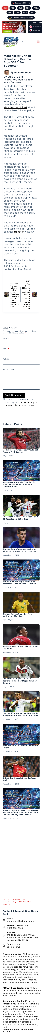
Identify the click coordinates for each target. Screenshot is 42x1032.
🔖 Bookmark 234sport (21, 3)
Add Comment (10, 369)
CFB (9, 12)
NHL (27, 8)
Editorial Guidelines (26, 902)
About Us (26, 899)
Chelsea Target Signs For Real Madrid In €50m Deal (17, 615)
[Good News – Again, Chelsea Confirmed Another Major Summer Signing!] (21, 667)
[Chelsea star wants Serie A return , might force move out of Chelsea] (21, 537)
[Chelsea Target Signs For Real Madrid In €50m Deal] (21, 602)
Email (6, 338)
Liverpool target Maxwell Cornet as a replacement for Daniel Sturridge (20, 714)
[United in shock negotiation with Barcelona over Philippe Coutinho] (21, 570)
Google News (13, 947)
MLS (25, 12)
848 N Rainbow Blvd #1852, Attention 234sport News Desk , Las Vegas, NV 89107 (23, 937)
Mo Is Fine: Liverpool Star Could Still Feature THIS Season (21, 451)
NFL (12, 8)
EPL (32, 12)
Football (18, 79)
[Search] (22, 42)
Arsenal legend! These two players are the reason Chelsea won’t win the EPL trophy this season (20, 812)
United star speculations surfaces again (20, 779)
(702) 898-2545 (14, 928)
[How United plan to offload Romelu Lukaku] (21, 734)
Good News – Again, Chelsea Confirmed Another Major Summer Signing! (20, 681)
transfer (19, 231)
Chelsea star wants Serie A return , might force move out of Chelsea (20, 550)
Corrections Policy (9, 902)
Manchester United (15, 107)
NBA (5, 8)
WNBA (36, 8)
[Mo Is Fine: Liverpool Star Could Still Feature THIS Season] (21, 438)
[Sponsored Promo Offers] (14, 27)
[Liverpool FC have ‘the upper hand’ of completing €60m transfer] (21, 505)
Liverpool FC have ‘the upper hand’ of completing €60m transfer (20, 518)
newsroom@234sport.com (20, 921)
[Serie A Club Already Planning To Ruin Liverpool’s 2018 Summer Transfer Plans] (21, 470)
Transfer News (13, 82)
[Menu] (38, 41)
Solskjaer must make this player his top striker (21, 647)
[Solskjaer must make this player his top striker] (21, 634)
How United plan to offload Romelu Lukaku (20, 746)
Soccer (28, 79)
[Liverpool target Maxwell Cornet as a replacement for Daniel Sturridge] (21, 701)
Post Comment (14, 395)
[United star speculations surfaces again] (21, 766)
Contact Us (6, 904)
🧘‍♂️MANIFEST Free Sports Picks (21, 18)
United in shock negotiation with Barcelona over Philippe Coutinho (19, 582)
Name (6, 349)
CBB (17, 12)
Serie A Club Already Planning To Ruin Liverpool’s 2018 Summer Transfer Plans (19, 484)
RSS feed (6, 899)
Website (6, 359)
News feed (16, 899)
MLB (20, 8)
